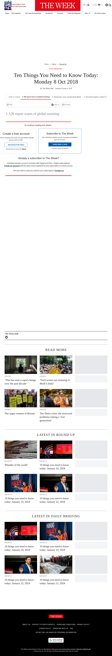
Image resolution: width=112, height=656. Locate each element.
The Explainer (16, 13)
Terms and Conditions (65, 624)
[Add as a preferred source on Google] (56, 640)
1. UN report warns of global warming (36, 97)
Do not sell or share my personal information (56, 632)
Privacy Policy (83, 624)
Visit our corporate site (83, 649)
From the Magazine (73, 13)
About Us (26, 624)
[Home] (7, 13)
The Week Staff (48, 88)
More (87, 13)
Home (47, 64)
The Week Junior (100, 13)
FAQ (71, 628)
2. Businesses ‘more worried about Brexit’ (66, 97)
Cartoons (60, 13)
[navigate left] (6, 97)
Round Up (62, 64)
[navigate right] (106, 97)
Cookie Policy (45, 628)
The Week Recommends (33, 13)
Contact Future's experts (43, 624)
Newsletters (49, 13)
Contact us (59, 171)
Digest (54, 64)
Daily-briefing (55, 69)
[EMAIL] (7, 337)
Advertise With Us (60, 628)
